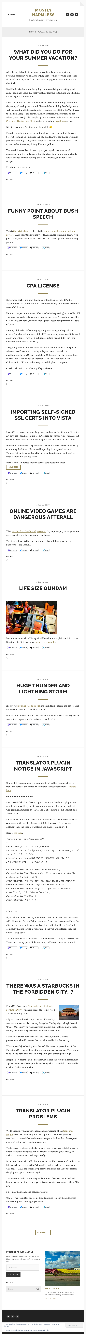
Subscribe (13, 1275)
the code (18, 833)
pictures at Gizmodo (45, 642)
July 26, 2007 (43, 205)
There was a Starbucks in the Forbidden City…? (43, 989)
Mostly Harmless (43, 12)
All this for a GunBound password (29, 531)
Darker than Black (26, 121)
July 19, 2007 (43, 582)
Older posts (43, 1232)
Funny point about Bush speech (43, 214)
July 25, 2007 (43, 279)
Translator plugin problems (43, 1114)
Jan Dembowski (53, 1289)
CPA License (43, 286)
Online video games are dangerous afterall (43, 514)
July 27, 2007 (43, 46)
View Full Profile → (52, 1299)
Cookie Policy (45, 1330)
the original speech (22, 231)
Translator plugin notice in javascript (43, 766)
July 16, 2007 (43, 756)
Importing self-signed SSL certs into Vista (43, 415)
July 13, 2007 (43, 1104)
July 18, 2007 (43, 679)
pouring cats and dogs (29, 706)
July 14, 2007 (43, 979)
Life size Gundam (43, 588)
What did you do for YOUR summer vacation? (43, 55)
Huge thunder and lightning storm (43, 689)
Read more (13, 467)
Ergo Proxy (60, 121)
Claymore (11, 121)
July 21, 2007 (43, 406)
